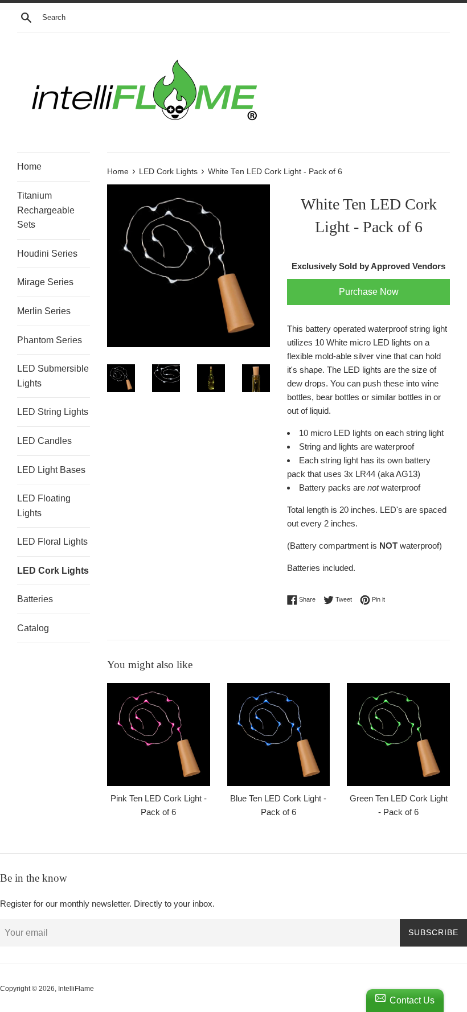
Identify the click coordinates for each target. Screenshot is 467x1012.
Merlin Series (44, 311)
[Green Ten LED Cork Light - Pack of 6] (398, 734)
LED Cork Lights (53, 570)
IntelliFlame (76, 989)
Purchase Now (369, 292)
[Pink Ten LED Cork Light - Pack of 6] (158, 734)
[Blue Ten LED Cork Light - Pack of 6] (278, 734)
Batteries (35, 599)
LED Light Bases (51, 470)
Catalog (33, 628)
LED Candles (44, 441)
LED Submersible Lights (53, 376)
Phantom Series (49, 340)
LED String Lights (52, 412)
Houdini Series (47, 253)
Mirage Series (45, 282)
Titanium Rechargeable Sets (46, 210)
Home (29, 166)
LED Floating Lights (44, 505)
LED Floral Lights (52, 541)
